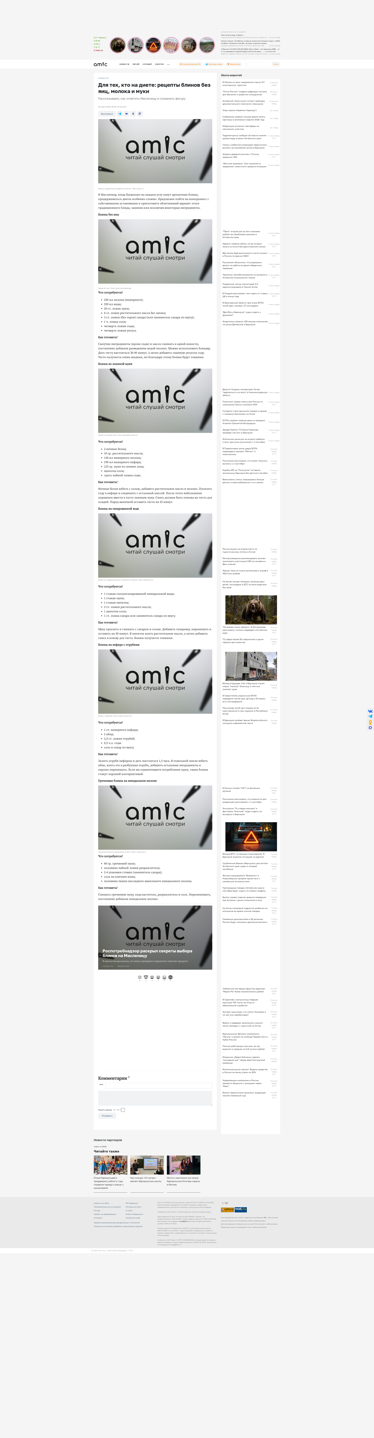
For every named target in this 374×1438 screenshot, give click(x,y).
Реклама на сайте (133, 1207)
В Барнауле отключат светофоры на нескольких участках (241, 127)
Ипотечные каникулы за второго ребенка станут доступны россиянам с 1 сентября (244, 440)
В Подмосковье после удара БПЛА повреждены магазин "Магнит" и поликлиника (240, 451)
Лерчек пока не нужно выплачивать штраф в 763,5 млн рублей (245, 572)
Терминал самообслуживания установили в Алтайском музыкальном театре (245, 276)
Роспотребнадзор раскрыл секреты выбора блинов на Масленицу (147, 953)
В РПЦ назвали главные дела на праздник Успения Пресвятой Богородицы (244, 421)
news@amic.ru (185, 1221)
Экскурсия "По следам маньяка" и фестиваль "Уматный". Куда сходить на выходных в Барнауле (242, 811)
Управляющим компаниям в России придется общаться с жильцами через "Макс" (242, 1083)
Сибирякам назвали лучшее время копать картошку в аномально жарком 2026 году (244, 118)
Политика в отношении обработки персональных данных (118, 1226)
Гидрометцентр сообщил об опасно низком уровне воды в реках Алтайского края (244, 137)
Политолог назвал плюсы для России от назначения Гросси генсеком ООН (243, 403)
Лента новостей (231, 75)
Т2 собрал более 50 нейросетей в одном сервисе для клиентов (243, 640)
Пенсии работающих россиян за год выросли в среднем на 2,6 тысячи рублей (244, 1047)
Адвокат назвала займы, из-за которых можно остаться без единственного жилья (244, 245)
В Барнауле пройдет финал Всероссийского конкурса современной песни (245, 721)
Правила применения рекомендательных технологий (117, 1223)
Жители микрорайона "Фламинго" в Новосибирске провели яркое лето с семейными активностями (241, 878)
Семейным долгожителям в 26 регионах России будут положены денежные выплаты (245, 920)
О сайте (129, 1210)
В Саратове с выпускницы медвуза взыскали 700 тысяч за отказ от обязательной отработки (240, 1002)
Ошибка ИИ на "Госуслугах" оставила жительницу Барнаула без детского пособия (245, 471)
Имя (101, 1084)
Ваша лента (235, 64)
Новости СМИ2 (100, 1146)
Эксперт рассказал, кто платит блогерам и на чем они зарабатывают (244, 1013)
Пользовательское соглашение (107, 1207)
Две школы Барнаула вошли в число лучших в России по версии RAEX (245, 254)
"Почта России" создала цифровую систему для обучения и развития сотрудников (245, 93)
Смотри (159, 64)
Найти (276, 64)
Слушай (147, 64)
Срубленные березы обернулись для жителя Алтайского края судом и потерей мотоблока (245, 866)
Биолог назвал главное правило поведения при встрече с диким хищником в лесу (244, 898)
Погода (97, 1210)
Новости (124, 64)
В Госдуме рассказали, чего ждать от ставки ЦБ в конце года (245, 295)
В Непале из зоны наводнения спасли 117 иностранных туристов (244, 83)
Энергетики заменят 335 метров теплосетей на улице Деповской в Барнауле (245, 323)
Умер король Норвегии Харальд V (240, 110)
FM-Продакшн (132, 1203)
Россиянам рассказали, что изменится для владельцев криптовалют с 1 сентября (244, 800)
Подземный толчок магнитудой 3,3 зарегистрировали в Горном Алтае (240, 285)
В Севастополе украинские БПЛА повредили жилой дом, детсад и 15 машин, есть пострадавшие (244, 698)
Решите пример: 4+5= (109, 1110)
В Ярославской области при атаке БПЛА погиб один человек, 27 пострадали (243, 304)
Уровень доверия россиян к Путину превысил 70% (241, 155)
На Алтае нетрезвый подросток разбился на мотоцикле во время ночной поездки (245, 909)
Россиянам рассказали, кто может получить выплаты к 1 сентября (245, 462)
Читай (136, 64)
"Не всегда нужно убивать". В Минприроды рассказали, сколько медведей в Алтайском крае (245, 630)
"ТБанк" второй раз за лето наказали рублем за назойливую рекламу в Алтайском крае (241, 234)
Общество (123, 966)
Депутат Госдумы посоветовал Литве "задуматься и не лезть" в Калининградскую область (245, 392)
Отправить (107, 1115)
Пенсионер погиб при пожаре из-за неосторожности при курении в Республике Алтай (245, 711)
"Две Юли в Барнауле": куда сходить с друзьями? (242, 313)
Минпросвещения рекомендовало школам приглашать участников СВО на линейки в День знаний (244, 561)
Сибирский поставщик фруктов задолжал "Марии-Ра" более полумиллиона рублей (244, 990)
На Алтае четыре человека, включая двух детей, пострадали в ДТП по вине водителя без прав (244, 584)
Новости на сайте (101, 1203)
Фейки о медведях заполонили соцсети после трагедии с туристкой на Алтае (243, 1024)
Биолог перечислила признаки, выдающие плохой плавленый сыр (244, 1094)
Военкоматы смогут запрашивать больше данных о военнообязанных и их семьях (243, 481)
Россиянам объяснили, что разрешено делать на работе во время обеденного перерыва (242, 265)
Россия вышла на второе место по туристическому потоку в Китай (240, 550)
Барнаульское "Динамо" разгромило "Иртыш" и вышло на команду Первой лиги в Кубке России (245, 1037)
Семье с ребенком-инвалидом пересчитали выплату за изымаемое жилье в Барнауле (245, 146)
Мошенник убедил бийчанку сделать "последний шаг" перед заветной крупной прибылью (244, 1060)
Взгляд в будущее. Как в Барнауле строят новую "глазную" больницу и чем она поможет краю (244, 686)
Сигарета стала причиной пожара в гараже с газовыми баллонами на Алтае (245, 412)
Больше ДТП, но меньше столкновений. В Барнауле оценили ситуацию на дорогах (243, 855)
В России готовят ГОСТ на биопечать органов (241, 789)
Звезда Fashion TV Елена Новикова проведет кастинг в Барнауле (240, 431)
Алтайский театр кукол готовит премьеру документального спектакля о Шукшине (244, 102)
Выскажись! (107, 113)
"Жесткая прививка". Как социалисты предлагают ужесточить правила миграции (244, 165)
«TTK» (130, 1250)
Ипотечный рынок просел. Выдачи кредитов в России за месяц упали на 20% (245, 1070)
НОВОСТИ (103, 78)
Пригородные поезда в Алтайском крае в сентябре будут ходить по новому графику (244, 889)
